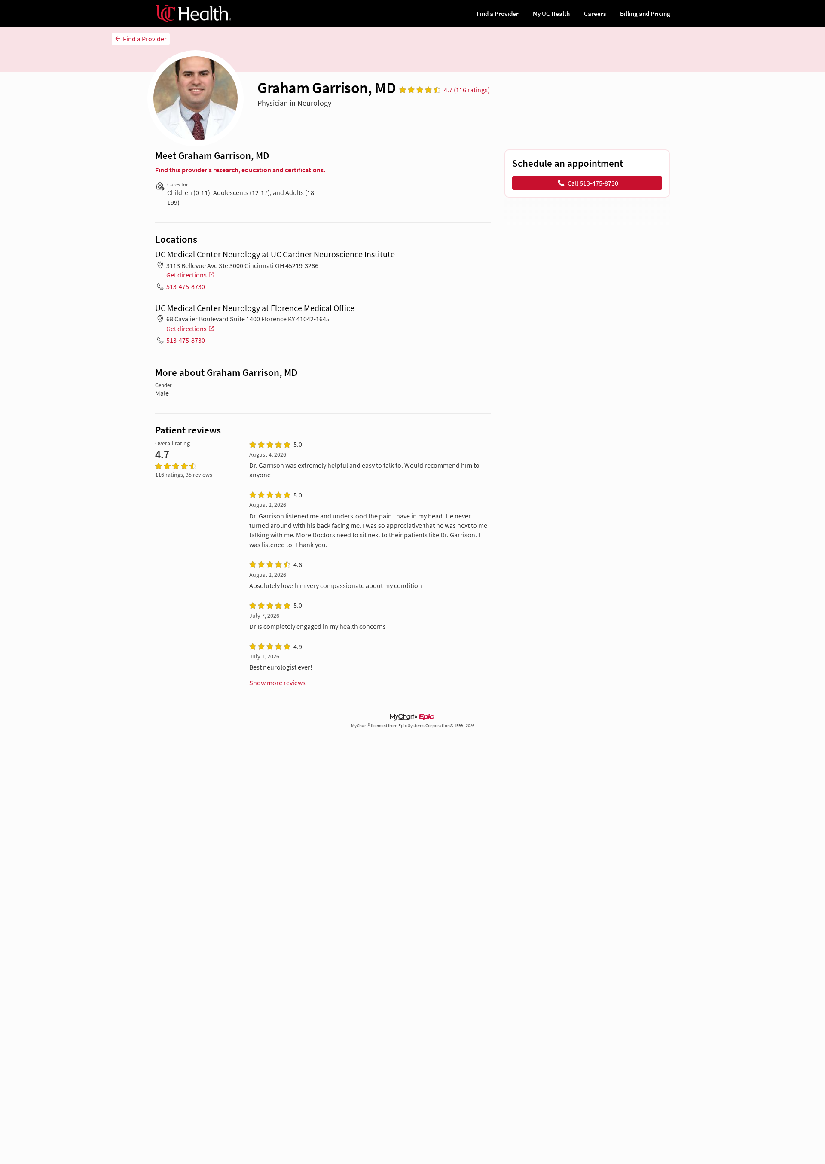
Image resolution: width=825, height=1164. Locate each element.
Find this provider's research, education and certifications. (240, 169)
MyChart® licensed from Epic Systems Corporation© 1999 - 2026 (412, 725)
